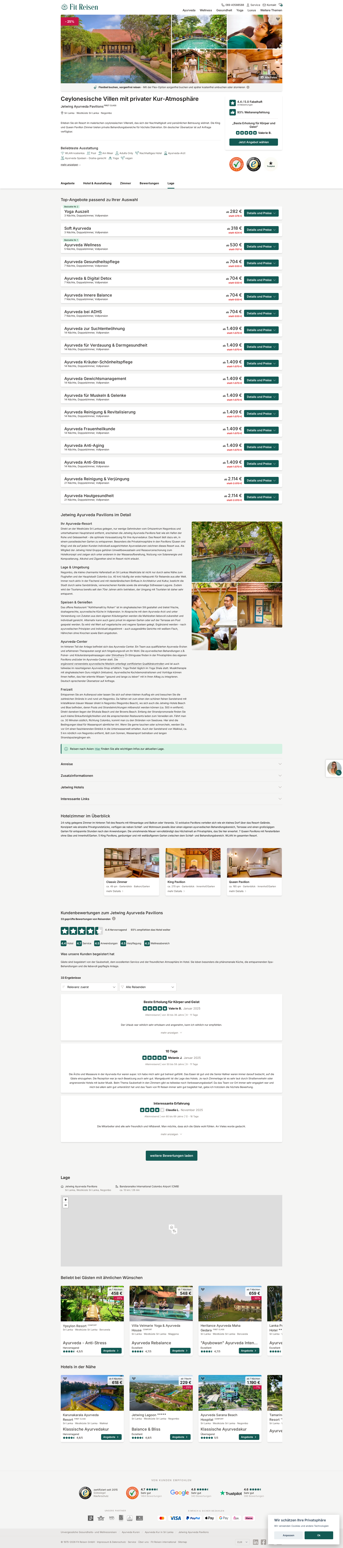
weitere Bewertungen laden (171, 1155)
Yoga (239, 10)
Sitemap (182, 1541)
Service (132, 1541)
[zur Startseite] (79, 7)
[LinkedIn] (256, 1542)
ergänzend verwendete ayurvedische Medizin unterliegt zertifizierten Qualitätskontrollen (112, 663)
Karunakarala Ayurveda (81, 1417)
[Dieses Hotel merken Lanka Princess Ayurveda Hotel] (271, 1289)
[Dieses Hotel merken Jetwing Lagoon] (134, 1378)
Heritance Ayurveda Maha (220, 1328)
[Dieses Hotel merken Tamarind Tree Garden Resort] (271, 1378)
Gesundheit (224, 10)
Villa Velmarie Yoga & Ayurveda (156, 1328)
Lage (171, 183)
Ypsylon (80, 1326)
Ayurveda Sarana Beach (219, 1417)
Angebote (68, 183)
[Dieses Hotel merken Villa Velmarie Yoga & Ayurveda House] (134, 1289)
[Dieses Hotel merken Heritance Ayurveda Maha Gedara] (203, 1289)
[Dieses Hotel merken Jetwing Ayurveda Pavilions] (278, 19)
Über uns (143, 1541)
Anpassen (288, 1535)
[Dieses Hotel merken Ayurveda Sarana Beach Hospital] (203, 1378)
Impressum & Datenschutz (111, 1541)
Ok (318, 1535)
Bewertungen (149, 183)
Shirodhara (117, 655)
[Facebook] (263, 1542)
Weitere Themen (271, 10)
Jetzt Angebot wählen (254, 142)
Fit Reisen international (163, 1541)
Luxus (252, 10)
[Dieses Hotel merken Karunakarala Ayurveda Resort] (65, 1378)
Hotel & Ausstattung (97, 183)
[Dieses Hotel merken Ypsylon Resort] (65, 1289)
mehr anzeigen (69, 164)
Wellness (206, 10)
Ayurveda (189, 10)
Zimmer (125, 183)
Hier (97, 748)
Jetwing (144, 1415)
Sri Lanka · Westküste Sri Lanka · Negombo (88, 113)
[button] (174, 1231)
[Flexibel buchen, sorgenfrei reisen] (248, 87)
